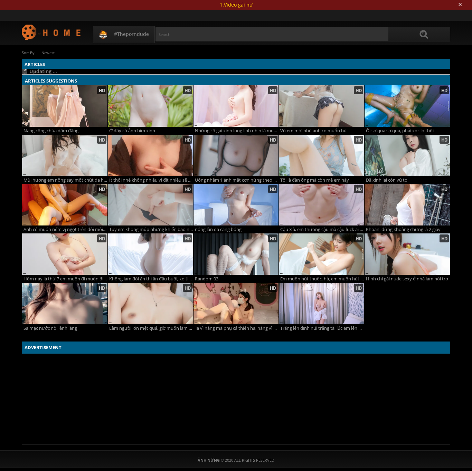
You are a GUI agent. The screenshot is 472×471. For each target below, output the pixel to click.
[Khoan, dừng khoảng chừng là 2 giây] (407, 204)
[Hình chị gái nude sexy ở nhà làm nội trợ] (407, 254)
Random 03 (206, 279)
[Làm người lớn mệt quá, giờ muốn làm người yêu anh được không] (150, 303)
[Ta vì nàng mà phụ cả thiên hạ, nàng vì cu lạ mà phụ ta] (236, 303)
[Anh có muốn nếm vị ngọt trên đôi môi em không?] (64, 204)
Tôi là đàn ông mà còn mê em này (314, 180)
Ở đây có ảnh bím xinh (132, 131)
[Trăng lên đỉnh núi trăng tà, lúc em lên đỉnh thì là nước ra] (321, 303)
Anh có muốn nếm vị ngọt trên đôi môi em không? (65, 229)
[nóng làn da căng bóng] (236, 204)
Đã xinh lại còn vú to (386, 180)
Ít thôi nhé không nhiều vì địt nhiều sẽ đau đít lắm (151, 180)
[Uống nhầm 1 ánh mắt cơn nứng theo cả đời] (236, 155)
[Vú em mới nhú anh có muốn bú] (321, 106)
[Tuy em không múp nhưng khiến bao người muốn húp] (150, 204)
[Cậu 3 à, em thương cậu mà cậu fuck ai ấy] (321, 204)
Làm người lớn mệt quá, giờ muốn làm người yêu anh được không (151, 328)
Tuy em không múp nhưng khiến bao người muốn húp (151, 229)
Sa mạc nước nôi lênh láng (50, 328)
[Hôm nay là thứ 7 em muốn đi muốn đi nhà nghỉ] (64, 254)
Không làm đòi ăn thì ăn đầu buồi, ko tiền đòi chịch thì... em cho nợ (151, 279)
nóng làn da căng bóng (218, 229)
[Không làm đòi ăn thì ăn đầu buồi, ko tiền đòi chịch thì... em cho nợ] (150, 254)
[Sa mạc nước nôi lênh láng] (64, 303)
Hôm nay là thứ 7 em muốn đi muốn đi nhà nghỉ (65, 279)
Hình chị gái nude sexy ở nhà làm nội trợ (407, 279)
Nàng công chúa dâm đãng (50, 131)
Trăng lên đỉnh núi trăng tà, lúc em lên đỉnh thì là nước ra (322, 328)
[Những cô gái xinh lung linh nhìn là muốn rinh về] (236, 106)
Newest (48, 52)
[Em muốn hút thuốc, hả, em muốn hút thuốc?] (321, 254)
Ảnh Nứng (52, 32)
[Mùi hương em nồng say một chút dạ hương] (64, 155)
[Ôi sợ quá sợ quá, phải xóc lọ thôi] (407, 106)
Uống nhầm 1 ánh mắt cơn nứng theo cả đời (237, 180)
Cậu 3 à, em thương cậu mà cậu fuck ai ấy (322, 229)
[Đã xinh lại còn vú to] (407, 155)
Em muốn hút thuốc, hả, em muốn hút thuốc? (322, 279)
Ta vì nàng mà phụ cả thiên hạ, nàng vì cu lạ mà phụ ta (237, 328)
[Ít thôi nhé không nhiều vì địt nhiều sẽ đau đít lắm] (150, 155)
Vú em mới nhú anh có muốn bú (313, 131)
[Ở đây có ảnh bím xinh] (150, 106)
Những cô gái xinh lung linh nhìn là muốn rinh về (237, 131)
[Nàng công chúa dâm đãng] (64, 106)
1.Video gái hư (236, 4)
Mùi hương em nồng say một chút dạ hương (65, 180)
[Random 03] (236, 254)
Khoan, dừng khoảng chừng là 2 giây (403, 229)
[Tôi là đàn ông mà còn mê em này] (321, 155)
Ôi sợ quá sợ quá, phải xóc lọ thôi (400, 131)
